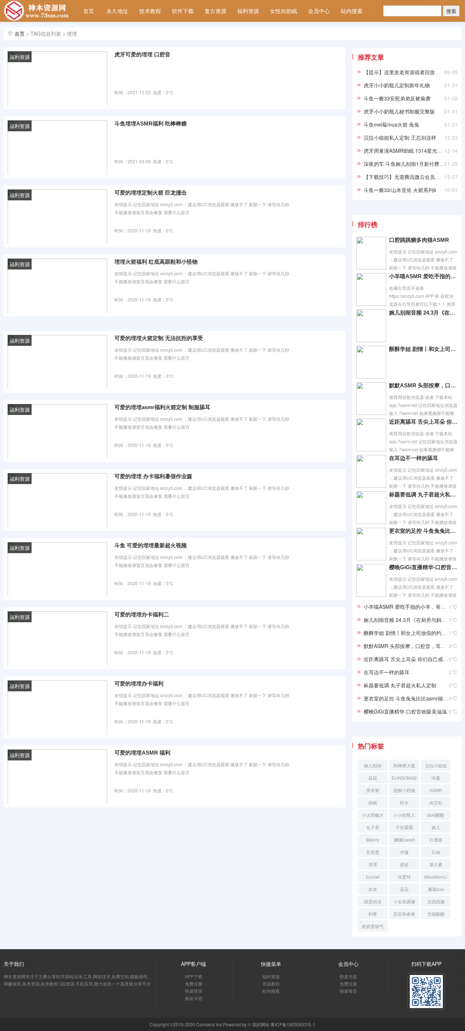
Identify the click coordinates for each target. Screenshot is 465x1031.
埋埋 (372, 864)
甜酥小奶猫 (404, 790)
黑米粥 (372, 790)
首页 (88, 11)
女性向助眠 (283, 11)
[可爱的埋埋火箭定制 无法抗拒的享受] (57, 361)
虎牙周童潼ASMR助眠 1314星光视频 (405, 150)
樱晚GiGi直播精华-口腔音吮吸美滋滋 (423, 567)
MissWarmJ (435, 877)
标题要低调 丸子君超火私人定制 (423, 494)
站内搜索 (352, 11)
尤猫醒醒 (436, 914)
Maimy (372, 839)
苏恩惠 (372, 852)
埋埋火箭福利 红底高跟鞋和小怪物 (156, 262)
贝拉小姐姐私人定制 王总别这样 (400, 137)
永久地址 (117, 11)
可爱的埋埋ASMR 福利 (142, 753)
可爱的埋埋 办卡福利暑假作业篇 (153, 476)
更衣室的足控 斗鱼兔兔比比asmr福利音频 (423, 531)
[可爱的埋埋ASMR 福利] (57, 776)
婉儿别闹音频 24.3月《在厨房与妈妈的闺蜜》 (423, 312)
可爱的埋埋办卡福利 (138, 683)
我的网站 (261, 1024)
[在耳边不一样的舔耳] (371, 470)
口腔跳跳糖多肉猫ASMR (419, 240)
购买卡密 (193, 998)
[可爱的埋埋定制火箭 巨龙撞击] (57, 216)
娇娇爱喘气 (373, 926)
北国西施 (436, 901)
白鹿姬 (435, 839)
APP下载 (193, 976)
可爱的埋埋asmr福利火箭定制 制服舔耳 (162, 407)
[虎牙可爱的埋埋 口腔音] (57, 77)
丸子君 (372, 827)
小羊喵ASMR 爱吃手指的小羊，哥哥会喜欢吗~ (423, 276)
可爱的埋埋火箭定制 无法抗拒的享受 (158, 338)
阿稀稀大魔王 (404, 766)
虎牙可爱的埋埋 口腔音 (142, 54)
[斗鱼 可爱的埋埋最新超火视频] (57, 568)
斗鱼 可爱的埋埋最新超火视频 (150, 545)
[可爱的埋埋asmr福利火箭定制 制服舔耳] (57, 430)
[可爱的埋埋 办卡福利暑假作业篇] (57, 499)
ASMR (435, 790)
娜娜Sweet (404, 839)
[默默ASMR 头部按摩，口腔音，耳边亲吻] (371, 397)
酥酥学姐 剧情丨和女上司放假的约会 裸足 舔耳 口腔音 (423, 349)
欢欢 (372, 889)
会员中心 (319, 11)
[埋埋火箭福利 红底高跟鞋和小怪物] (57, 285)
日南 (436, 852)
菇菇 (372, 778)
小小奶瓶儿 (404, 815)
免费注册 (193, 983)
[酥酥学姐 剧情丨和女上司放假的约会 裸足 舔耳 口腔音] (371, 361)
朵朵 (404, 889)
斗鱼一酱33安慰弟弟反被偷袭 (397, 98)
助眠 (372, 802)
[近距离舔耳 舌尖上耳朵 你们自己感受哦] (371, 434)
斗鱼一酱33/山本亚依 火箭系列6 (400, 189)
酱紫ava (436, 889)
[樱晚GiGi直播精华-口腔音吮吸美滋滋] (371, 579)
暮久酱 (435, 864)
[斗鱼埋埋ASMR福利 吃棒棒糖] (57, 147)
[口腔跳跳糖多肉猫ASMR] (371, 252)
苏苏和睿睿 (404, 914)
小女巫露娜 (404, 901)
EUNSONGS (404, 778)
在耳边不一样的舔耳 (413, 458)
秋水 (404, 802)
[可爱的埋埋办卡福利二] (57, 638)
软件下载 (183, 11)
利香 (372, 914)
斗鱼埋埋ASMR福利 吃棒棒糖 (150, 123)
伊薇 (404, 852)
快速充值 (348, 976)
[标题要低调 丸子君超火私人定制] (371, 507)
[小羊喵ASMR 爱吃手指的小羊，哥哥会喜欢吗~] (371, 288)
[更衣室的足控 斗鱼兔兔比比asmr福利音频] (371, 543)
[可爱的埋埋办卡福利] (57, 707)
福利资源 (248, 11)
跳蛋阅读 (372, 901)
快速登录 (193, 991)
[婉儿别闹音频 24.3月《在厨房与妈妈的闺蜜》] (371, 325)
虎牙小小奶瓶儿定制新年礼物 (397, 85)
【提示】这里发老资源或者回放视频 (404, 72)
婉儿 (436, 827)
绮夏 (436, 778)
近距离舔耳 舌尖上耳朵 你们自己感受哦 (423, 422)
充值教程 (271, 983)
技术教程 (150, 11)
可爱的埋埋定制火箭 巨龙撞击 (150, 192)
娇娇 (404, 864)
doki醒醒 (435, 815)
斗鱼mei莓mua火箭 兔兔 (391, 124)
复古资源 (215, 11)
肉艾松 (435, 802)
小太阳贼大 (373, 815)
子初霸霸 (404, 827)
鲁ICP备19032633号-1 (293, 1024)
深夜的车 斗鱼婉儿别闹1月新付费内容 (406, 163)
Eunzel (373, 877)
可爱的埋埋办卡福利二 (141, 614)
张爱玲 (404, 877)
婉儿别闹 (372, 765)
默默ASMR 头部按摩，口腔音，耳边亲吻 (423, 385)
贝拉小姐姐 (436, 765)
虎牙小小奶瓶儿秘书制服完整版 (399, 111)
